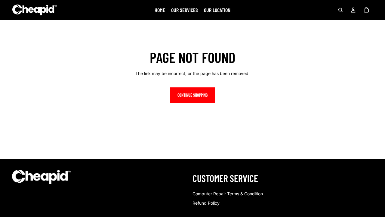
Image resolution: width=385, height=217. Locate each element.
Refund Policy (206, 203)
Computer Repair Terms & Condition (227, 193)
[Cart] (366, 10)
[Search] (340, 10)
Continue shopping (192, 95)
